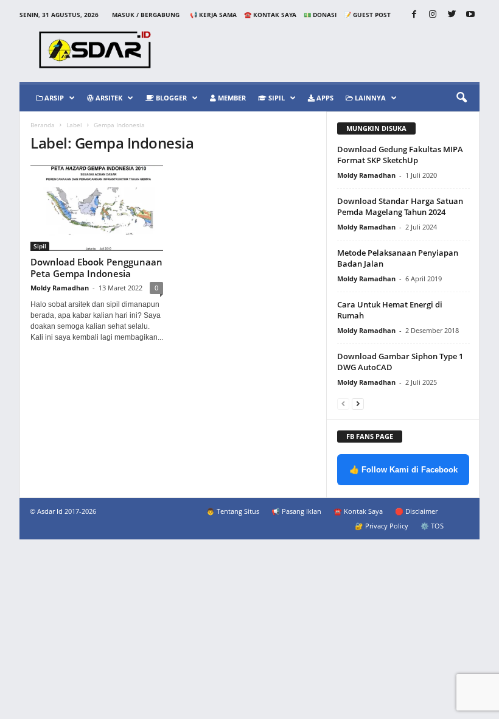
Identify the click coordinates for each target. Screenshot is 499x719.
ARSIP (53, 97)
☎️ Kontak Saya (270, 14)
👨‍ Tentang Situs (232, 511)
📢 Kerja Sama (213, 14)
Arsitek (108, 97)
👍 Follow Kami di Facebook (403, 469)
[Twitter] (451, 15)
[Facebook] (414, 15)
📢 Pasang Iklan (296, 511)
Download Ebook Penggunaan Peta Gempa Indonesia (96, 267)
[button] (461, 98)
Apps (324, 97)
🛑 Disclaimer (416, 511)
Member (231, 97)
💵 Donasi (320, 14)
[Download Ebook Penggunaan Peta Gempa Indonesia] (96, 208)
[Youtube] (470, 15)
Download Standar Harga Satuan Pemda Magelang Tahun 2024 (400, 206)
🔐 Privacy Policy (381, 525)
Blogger (170, 97)
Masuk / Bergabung (146, 14)
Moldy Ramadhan (59, 287)
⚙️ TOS (432, 525)
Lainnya (369, 97)
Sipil (276, 97)
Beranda (42, 125)
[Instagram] (432, 15)
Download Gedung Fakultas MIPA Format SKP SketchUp (400, 155)
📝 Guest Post (367, 14)
